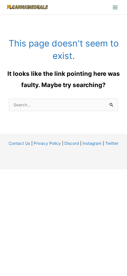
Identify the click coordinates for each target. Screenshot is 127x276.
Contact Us (19, 143)
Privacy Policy (47, 143)
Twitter (111, 143)
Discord (71, 143)
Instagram (92, 143)
